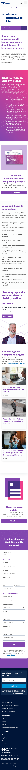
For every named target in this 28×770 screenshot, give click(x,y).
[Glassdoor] (2, 759)
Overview (4, 27)
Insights (18, 27)
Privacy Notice (12, 763)
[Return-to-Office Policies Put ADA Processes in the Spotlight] (14, 408)
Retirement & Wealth (8, 711)
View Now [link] (14, 521)
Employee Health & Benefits (10, 705)
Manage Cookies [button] (17, 766)
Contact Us (5, 724)
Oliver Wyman (6, 744)
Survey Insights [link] (14, 192)
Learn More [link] (7, 316)
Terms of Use (5, 763)
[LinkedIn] (18, 759)
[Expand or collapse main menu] (25, 2)
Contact (24, 27)
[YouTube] (15, 759)
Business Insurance (7, 702)
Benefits (8, 27)
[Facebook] (12, 759)
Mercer (4, 741)
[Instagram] (5, 759)
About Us (4, 718)
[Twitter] (8, 759)
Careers (4, 721)
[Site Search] (21, 2)
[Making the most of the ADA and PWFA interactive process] (14, 376)
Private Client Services (8, 708)
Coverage (13, 27)
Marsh (4, 735)
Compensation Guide (6, 766)
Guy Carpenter (6, 738)
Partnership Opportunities (10, 728)
